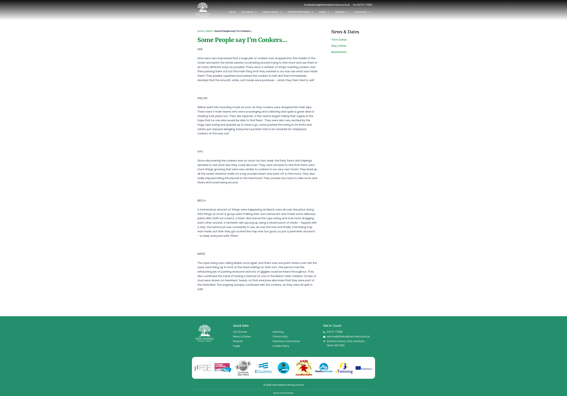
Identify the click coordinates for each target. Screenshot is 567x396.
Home (232, 11)
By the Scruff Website (283, 393)
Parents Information (299, 11)
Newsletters (339, 52)
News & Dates (270, 11)
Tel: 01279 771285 (362, 4)
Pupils (322, 11)
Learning (339, 11)
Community (360, 11)
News (209, 31)
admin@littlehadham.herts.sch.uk (330, 4)
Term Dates (339, 39)
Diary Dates (338, 46)
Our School (247, 11)
